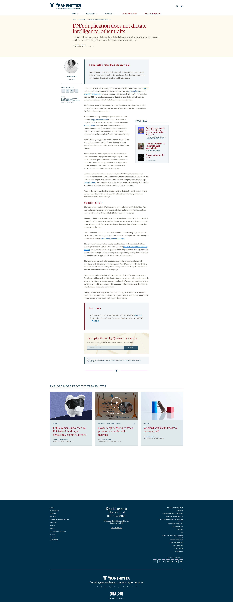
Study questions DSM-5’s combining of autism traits (155, 146)
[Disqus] (116, 474)
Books (52, 528)
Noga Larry (149, 138)
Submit (131, 347)
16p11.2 (70, 98)
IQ (72, 102)
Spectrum (81, 19)
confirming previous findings (112, 238)
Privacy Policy (178, 545)
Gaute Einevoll (106, 440)
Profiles (53, 516)
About (175, 508)
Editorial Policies (176, 540)
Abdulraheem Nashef (154, 139)
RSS (182, 532)
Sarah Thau (150, 436)
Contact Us (179, 551)
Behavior (147, 423)
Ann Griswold (80, 45)
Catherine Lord (90, 183)
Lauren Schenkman (154, 150)
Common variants (67, 99)
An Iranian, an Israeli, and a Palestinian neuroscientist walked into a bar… (155, 131)
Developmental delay (68, 100)
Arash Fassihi (152, 137)
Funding (55, 423)
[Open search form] (177, 6)
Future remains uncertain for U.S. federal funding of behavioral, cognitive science (69, 431)
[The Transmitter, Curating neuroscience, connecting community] (65, 6)
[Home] (116, 578)
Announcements (177, 526)
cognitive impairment (92, 94)
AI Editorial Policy (176, 543)
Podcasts (53, 522)
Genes (78, 100)
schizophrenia (134, 91)
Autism (75, 98)
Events (52, 534)
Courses (53, 537)
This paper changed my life (59, 519)
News (74, 13)
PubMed (138, 315)
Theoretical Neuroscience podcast (109, 423)
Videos (52, 525)
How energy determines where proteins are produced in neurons (116, 431)
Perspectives (90, 13)
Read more (116, 528)
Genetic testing (66, 102)
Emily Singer (152, 160)
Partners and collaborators (173, 513)
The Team (180, 510)
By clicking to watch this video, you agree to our (116, 413)
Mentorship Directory (175, 524)
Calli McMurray (61, 440)
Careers (180, 529)
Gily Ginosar (161, 137)
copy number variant (99, 120)
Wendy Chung (89, 125)
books (58, 531)
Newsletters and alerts (174, 516)
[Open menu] (182, 6)
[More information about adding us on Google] (110, 19)
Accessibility (178, 548)
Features (53, 513)
